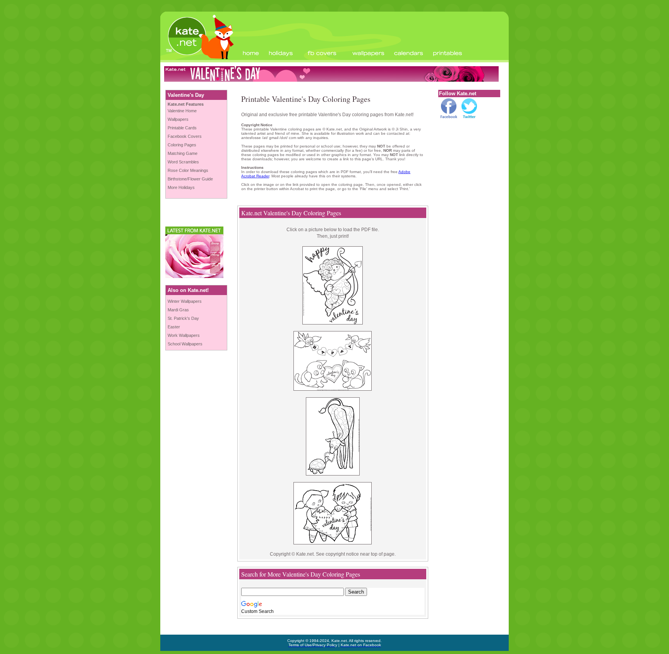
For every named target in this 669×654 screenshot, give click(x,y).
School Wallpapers (185, 344)
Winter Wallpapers (185, 301)
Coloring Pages (182, 144)
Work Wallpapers (184, 335)
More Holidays (181, 187)
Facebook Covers (185, 136)
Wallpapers (178, 119)
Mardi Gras (178, 309)
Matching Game (182, 153)
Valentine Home (182, 110)
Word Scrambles (183, 162)
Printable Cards (182, 127)
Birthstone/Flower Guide (190, 179)
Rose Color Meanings (188, 170)
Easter (174, 326)
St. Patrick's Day (183, 318)
